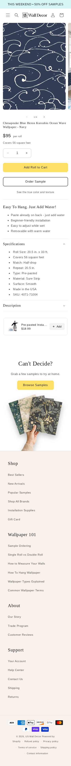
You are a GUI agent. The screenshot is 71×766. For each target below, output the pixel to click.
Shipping (14, 687)
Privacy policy (51, 741)
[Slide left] (26, 117)
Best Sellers (16, 474)
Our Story (14, 616)
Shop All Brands (18, 501)
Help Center (16, 670)
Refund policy (31, 741)
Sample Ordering (19, 545)
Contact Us (15, 679)
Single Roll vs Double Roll (25, 554)
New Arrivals (16, 483)
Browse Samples (35, 385)
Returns (13, 696)
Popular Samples (19, 492)
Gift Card (14, 519)
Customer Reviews (20, 634)
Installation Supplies (21, 510)
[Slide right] (44, 117)
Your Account (17, 661)
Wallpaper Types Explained (26, 581)
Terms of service (27, 747)
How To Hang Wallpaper (24, 572)
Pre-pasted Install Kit (34, 324)
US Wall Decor (33, 736)
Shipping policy (48, 747)
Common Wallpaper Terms (26, 590)
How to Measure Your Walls (26, 563)
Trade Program (18, 625)
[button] (8, 15)
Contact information (37, 753)
